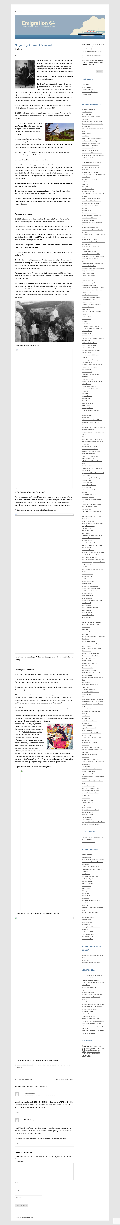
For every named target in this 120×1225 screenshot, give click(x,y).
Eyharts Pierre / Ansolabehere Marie (92, 441)
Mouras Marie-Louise (88, 675)
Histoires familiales (33, 11)
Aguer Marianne (86, 114)
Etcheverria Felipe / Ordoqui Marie (92, 439)
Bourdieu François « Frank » (90, 239)
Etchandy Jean (86, 891)
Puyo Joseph (85, 752)
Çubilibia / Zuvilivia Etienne (89, 343)
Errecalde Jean (86, 886)
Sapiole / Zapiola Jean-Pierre (90, 793)
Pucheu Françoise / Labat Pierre (91, 747)
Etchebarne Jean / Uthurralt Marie (92, 420)
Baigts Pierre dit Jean (88, 157)
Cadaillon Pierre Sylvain (89, 251)
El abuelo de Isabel (87, 881)
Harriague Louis (86, 480)
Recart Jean (85, 757)
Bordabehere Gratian (88, 220)
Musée (90, 1052)
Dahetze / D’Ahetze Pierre (89, 347)
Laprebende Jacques (88, 581)
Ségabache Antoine (87, 800)
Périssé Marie (86, 718)
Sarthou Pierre (86, 798)
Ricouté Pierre (86, 766)
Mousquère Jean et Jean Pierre (91, 962)
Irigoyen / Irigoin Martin (88, 521)
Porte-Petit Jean (86, 735)
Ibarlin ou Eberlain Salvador (90, 506)
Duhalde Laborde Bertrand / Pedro (92, 381)
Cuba (92, 1050)
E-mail (18, 1190)
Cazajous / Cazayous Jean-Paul (91, 304)
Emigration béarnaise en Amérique (92, 1006)
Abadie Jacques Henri (88, 109)
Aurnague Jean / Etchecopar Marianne (93, 155)
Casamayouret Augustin (89, 282)
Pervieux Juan (86, 924)
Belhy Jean (85, 186)
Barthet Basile (86, 177)
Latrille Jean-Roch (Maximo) (90, 607)
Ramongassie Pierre (88, 934)
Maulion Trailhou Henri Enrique (91, 656)
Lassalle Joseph (86, 603)
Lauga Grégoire (86, 610)
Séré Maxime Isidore (88, 936)
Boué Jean (85, 232)
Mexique (85, 1052)
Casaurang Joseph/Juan (89, 285)
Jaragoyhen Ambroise (88, 526)
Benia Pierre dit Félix (88, 191)
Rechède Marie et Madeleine (90, 759)
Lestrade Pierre (86, 919)
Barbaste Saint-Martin (88, 160)
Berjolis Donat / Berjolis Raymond (91, 201)
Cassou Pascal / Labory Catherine (92, 290)
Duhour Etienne (86, 384)
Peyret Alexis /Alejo (87, 931)
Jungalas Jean (86, 533)
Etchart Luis (85, 893)
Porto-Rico (93, 1053)
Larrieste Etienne (87, 593)
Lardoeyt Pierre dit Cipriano (90, 586)
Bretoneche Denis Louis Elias (90, 246)
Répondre (17, 1112)
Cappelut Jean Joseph (88, 273)
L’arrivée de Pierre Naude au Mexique (93, 1021)
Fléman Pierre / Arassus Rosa (90, 446)
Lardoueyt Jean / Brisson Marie (91, 588)
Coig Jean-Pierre (87, 331)
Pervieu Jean (85, 723)
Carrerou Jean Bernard (88, 275)
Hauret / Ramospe (87, 482)
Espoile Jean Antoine (88, 412)
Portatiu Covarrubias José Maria (91, 733)
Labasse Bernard (87, 540)
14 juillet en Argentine (88, 990)
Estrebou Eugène (87, 415)
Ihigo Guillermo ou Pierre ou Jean (92, 516)
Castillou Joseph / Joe (88, 299)
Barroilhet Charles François (90, 172)
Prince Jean (85, 745)
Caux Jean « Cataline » (88, 302)
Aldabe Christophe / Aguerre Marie (92, 121)
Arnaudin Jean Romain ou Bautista (92, 138)
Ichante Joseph (86, 509)
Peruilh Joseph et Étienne (89, 721)
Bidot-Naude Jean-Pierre (89, 213)
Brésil (83, 1048)
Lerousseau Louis (87, 620)
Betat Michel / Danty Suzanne (90, 203)
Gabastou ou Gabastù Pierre (90, 456)
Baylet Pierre (85, 181)
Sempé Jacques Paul (88, 802)
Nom (17, 1182)
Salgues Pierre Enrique (88, 786)
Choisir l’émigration (87, 1002)
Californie (95, 1048)
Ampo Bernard (86, 126)
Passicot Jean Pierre (88, 709)
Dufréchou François (87, 379)
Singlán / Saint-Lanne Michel (90, 810)
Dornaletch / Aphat (87, 369)
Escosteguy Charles (87, 408)
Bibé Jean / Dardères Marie (90, 205)
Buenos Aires (89, 1048)
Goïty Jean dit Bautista (88, 465)
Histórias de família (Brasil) (90, 92)
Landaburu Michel (87, 576)
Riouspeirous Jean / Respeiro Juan (92, 769)
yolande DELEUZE (29, 1093)
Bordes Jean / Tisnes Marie (90, 227)
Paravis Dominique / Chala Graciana (92, 701)
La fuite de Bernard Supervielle (91, 538)
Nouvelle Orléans (96, 1052)
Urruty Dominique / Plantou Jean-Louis (93, 822)
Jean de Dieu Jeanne (88, 530)
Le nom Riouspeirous (88, 615)
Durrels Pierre (86, 393)
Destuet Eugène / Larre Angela (91, 359)
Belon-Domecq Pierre (88, 189)
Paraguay (84, 1053)
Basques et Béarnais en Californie (92, 994)
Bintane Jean (85, 864)
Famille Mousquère (87, 1011)
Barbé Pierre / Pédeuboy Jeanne (91, 162)
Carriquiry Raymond (87, 280)
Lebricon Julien (86, 617)
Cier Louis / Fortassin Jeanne (90, 326)
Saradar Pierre (86, 795)
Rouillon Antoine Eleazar (89, 771)
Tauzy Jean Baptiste (87, 814)
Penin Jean (85, 713)
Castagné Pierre (86, 292)
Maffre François (86, 646)
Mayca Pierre (85, 960)
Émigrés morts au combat (89, 1009)
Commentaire (20, 1161)
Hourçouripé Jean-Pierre (89, 494)
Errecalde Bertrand (87, 883)
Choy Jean (85, 321)
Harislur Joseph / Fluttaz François (92, 477)
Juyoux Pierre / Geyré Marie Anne (92, 535)
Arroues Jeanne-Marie (88, 148)
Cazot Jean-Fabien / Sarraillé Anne (92, 311)
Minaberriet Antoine (87, 668)
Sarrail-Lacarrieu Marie (88, 842)
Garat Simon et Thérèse (89, 458)
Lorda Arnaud (86, 632)
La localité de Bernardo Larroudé (91, 1023)
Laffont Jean (85, 567)
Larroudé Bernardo (87, 595)
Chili (83, 1050)
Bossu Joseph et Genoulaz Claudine (92, 230)
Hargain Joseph (86, 475)
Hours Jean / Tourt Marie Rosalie (91, 504)
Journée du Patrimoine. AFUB (90, 1018)
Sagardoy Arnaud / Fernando (90, 774)
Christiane (23, 1067)
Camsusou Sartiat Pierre (89, 266)
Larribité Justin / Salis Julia (89, 591)
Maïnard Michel (86, 651)
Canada (102, 1048)
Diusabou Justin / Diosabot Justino (92, 364)
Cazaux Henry (86, 309)
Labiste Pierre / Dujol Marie (90, 542)
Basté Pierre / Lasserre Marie (90, 179)
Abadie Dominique (87, 854)
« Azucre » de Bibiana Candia (90, 980)
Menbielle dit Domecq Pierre (90, 663)
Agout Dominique (87, 112)
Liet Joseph (85, 629)
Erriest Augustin (86, 405)
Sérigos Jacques (86, 805)
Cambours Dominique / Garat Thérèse (93, 256)
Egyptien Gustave (87, 396)
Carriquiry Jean (86, 278)
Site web (18, 1198)
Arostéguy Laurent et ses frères (91, 143)
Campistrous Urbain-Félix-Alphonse (92, 263)
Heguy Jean (85, 898)
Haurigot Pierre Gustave (89, 485)
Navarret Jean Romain (65, 1079)
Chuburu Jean (86, 323)
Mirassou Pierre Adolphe (89, 670)
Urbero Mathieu (86, 817)
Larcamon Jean (86, 583)
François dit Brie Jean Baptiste (91, 451)
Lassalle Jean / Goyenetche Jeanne (92, 600)
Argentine (62, 1065)
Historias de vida (86, 94)
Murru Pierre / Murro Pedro (90, 684)
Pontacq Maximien (87, 730)
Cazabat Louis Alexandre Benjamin (92, 869)
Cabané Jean (86, 249)
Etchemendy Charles (23, 1079)
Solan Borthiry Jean (87, 812)
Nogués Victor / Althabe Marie (90, 692)
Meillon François (86, 660)
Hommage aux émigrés (88, 1016)
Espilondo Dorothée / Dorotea (90, 410)
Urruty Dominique (87, 819)
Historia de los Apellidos (89, 1014)
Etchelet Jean (86, 895)
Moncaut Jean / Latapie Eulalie (91, 672)
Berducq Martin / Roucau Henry (91, 198)
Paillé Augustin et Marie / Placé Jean (92, 699)
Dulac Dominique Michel (89, 386)
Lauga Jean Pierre (87, 612)
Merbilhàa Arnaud (87, 922)
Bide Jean (84, 208)
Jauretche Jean (86, 528)
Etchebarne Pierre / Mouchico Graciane (93, 427)
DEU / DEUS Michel (87, 362)
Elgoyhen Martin (86, 398)
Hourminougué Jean (88, 497)
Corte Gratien (86, 874)
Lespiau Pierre (86, 627)
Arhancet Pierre (86, 133)
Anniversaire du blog (88, 992)
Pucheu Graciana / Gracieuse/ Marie (92, 749)
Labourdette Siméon (88, 550)
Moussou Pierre (86, 682)
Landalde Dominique (88, 579)
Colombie (87, 1050)
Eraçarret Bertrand (87, 403)
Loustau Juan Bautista (88, 641)
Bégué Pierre (85, 184)
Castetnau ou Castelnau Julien (91, 297)
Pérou (98, 1053)
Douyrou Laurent (87, 372)
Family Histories (86, 87)
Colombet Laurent (87, 333)
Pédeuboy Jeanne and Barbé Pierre (92, 837)
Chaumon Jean (86, 319)
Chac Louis (85, 314)
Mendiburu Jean (86, 665)
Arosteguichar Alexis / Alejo (90, 141)
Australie (95, 1046)
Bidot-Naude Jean (87, 210)
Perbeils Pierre (86, 716)
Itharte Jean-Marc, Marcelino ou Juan (93, 523)
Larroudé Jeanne (87, 598)
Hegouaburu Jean (87, 487)
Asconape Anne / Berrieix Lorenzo (92, 153)
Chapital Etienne (86, 316)
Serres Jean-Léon (87, 807)
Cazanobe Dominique (88, 307)
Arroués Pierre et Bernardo (90, 150)
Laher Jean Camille (87, 574)
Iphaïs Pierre (85, 518)
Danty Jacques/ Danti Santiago (91, 350)
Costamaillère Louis (87, 335)
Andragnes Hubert (87, 857)
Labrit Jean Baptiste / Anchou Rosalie (93, 552)
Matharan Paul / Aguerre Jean (90, 653)
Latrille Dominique (87, 605)
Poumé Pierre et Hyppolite (89, 742)
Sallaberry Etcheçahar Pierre (90, 788)
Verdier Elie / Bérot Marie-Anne (91, 824)
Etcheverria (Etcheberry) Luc (90, 437)
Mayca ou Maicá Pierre (88, 658)
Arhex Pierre (85, 136)
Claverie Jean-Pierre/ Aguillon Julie (92, 328)
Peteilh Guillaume (87, 725)
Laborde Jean (86, 903)
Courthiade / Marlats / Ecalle (90, 876)
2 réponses (18, 56)
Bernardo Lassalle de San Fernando (92, 862)
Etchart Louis (85, 417)
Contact (59, 11)
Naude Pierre (85, 687)
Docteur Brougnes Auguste (90, 367)
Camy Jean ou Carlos (88, 270)
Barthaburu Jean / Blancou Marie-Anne (93, 174)
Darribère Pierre (86, 352)
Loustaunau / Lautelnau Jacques (91, 644)
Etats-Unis (97, 1050)
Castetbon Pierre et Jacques (90, 295)
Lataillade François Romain (90, 912)
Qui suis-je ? (18, 11)
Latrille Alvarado (86, 915)
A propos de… (48, 11)
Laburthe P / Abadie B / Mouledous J (92, 555)
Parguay (89, 1053)
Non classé (46, 1065)
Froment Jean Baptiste (88, 453)
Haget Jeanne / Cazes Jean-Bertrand (93, 473)
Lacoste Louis (86, 905)
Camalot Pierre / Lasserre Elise (91, 254)
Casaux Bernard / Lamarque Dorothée (93, 287)
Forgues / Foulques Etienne (90, 449)
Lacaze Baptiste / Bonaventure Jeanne (93, 559)
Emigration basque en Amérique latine (93, 1004)
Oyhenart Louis (86, 697)
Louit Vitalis (85, 634)
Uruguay (86, 1055)
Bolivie (99, 1046)
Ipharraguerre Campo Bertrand (91, 900)
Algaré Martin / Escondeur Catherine (92, 124)
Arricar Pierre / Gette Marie (90, 145)
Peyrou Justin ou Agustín (89, 728)
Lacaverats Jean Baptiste (89, 557)
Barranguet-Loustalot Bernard (90, 165)
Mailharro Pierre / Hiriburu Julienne (92, 648)
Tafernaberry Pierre (87, 939)
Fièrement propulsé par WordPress (24, 1217)
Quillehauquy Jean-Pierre (89, 754)
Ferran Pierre (86, 444)
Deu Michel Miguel (87, 878)
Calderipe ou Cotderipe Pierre (90, 866)
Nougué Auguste (86, 694)
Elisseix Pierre (86, 400)
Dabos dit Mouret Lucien (89, 345)
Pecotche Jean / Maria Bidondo (91, 711)
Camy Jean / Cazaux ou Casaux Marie (93, 268)
